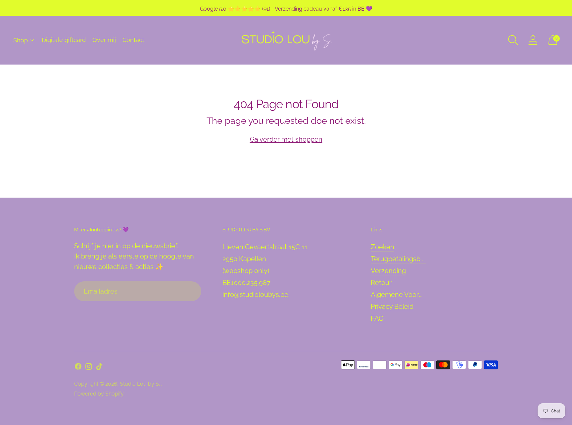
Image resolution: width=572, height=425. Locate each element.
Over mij (104, 39)
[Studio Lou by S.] (286, 40)
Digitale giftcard (64, 39)
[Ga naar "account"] (533, 40)
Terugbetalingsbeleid (403, 259)
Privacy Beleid (392, 306)
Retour (381, 283)
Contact (133, 39)
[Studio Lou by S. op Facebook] (78, 367)
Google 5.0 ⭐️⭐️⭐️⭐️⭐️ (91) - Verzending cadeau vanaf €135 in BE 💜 (286, 9)
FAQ (377, 318)
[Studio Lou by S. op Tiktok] (99, 367)
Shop (20, 40)
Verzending (388, 271)
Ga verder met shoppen (286, 139)
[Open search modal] (513, 40)
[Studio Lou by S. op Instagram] (89, 367)
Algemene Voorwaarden (408, 295)
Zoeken (382, 247)
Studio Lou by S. (140, 384)
